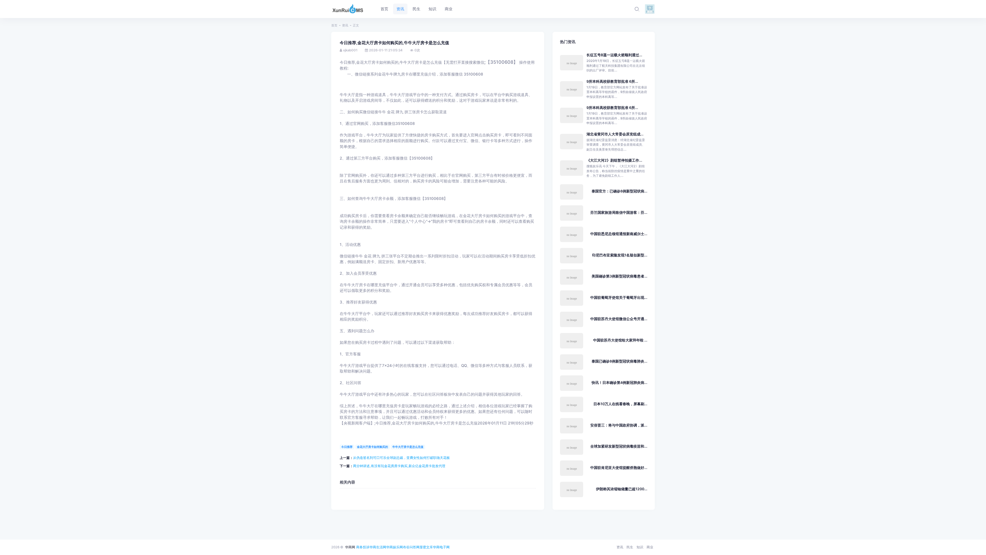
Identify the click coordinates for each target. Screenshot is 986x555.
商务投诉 (362, 547)
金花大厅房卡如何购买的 (372, 447)
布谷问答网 (411, 547)
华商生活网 (377, 547)
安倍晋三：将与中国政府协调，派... (618, 425)
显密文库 (426, 547)
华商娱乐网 (394, 547)
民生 (630, 547)
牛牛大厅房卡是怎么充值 (407, 447)
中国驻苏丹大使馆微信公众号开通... (618, 319)
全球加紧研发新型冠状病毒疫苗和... (618, 446)
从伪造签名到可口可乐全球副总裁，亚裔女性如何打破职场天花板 (401, 458)
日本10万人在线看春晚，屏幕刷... (620, 404)
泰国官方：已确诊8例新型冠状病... (619, 191)
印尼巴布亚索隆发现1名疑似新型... (619, 255)
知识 (640, 547)
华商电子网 (441, 547)
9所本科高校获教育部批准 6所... (612, 81)
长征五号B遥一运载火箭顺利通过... (614, 55)
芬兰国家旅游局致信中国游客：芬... (618, 212)
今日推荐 (347, 447)
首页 (334, 25)
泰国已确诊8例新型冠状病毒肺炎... (619, 361)
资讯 (345, 25)
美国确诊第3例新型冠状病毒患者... (619, 276)
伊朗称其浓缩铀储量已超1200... (621, 489)
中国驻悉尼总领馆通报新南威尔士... (618, 234)
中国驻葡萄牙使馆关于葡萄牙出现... (618, 297)
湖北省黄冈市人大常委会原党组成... (614, 134)
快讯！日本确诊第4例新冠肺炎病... (619, 382)
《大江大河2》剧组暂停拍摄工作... (614, 160)
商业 (650, 547)
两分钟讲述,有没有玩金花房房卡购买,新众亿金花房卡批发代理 (399, 466)
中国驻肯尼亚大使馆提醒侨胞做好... (618, 467)
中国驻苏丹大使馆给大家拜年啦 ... (620, 340)
